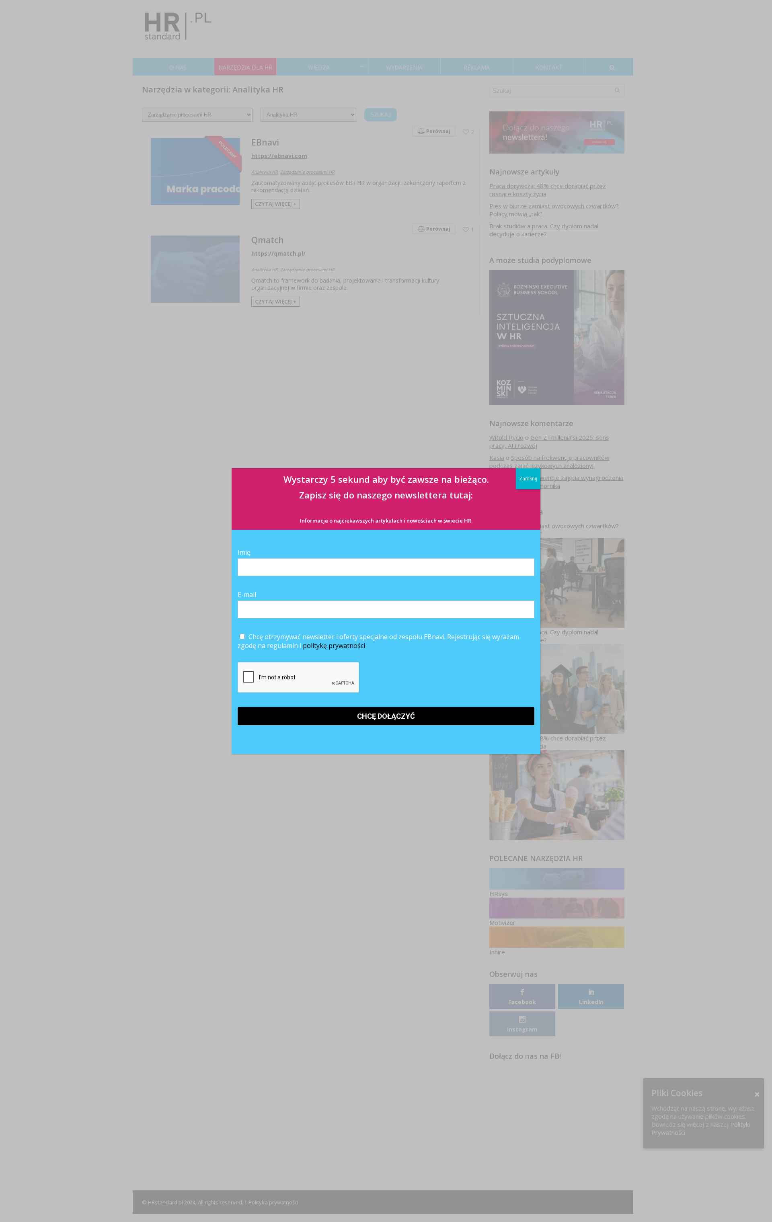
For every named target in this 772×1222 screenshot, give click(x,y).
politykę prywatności (334, 645)
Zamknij (528, 478)
